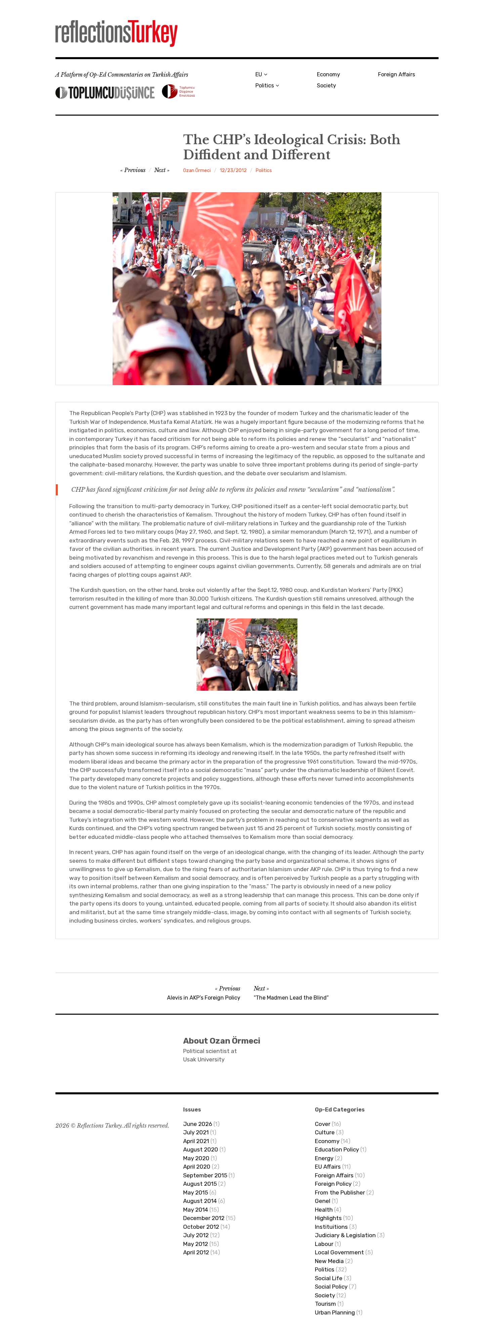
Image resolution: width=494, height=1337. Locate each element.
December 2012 (203, 1218)
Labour (324, 1244)
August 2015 (200, 1183)
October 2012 (201, 1226)
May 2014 (195, 1209)
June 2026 (197, 1124)
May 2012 (195, 1244)
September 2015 (205, 1175)
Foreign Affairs (396, 74)
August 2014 (200, 1201)
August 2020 (200, 1149)
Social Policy (331, 1286)
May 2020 (196, 1158)
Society (326, 85)
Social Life (328, 1278)
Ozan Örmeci (197, 170)
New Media (329, 1261)
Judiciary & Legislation (345, 1235)
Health (324, 1209)
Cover (322, 1124)
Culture (325, 1132)
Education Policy (337, 1149)
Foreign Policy (333, 1183)
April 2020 (196, 1166)
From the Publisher (340, 1192)
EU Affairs (328, 1166)
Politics (264, 85)
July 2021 (196, 1132)
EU (258, 74)
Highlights (328, 1218)
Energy (324, 1158)
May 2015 (195, 1192)
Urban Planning (335, 1312)
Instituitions (331, 1226)
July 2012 (196, 1235)
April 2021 (196, 1141)
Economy (328, 74)
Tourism (325, 1303)
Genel (322, 1201)
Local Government (339, 1252)
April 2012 (196, 1252)
